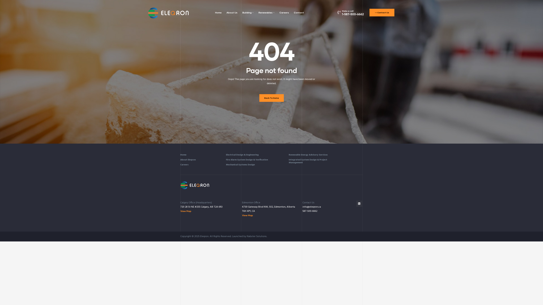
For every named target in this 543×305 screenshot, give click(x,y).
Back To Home (271, 98)
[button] (381, 12)
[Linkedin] (359, 204)
